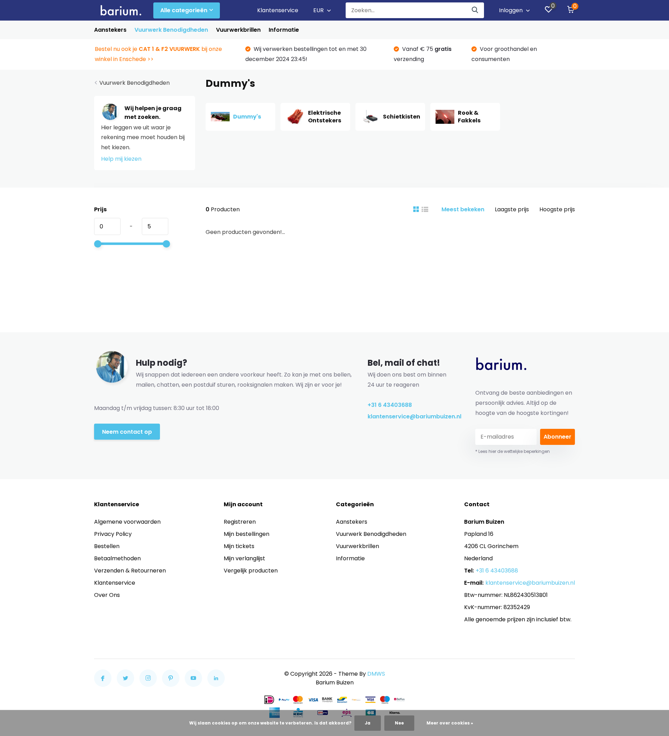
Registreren (240, 522)
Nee (399, 723)
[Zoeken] (475, 10)
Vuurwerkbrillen (238, 30)
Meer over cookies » (449, 723)
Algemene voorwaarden (127, 522)
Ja (367, 723)
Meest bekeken (462, 209)
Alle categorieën (183, 10)
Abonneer (557, 437)
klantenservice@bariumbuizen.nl (411, 416)
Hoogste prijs (557, 209)
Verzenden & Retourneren (130, 571)
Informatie (284, 30)
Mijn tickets (239, 546)
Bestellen (107, 546)
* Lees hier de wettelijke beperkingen (512, 451)
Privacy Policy (113, 534)
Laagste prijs (512, 209)
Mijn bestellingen (246, 534)
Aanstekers (110, 30)
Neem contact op (127, 432)
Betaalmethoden (117, 558)
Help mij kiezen (121, 159)
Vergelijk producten (251, 571)
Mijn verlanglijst (244, 558)
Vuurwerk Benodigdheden (171, 30)
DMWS (376, 674)
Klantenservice (277, 10)
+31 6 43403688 (390, 405)
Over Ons (107, 595)
